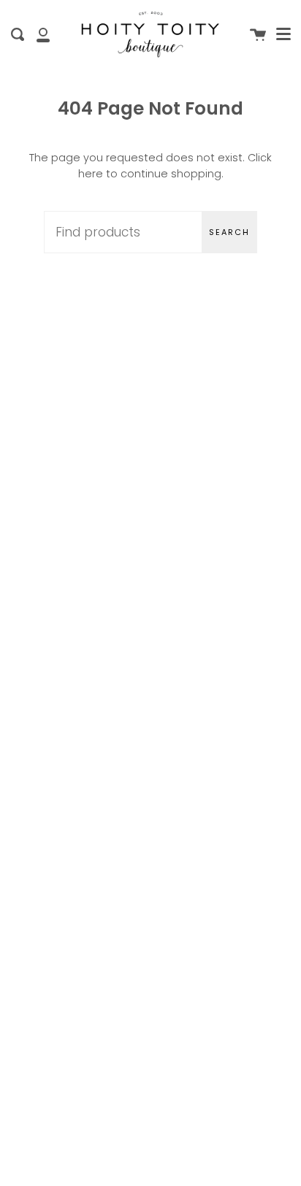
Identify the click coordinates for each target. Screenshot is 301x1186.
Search (229, 232)
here (90, 173)
